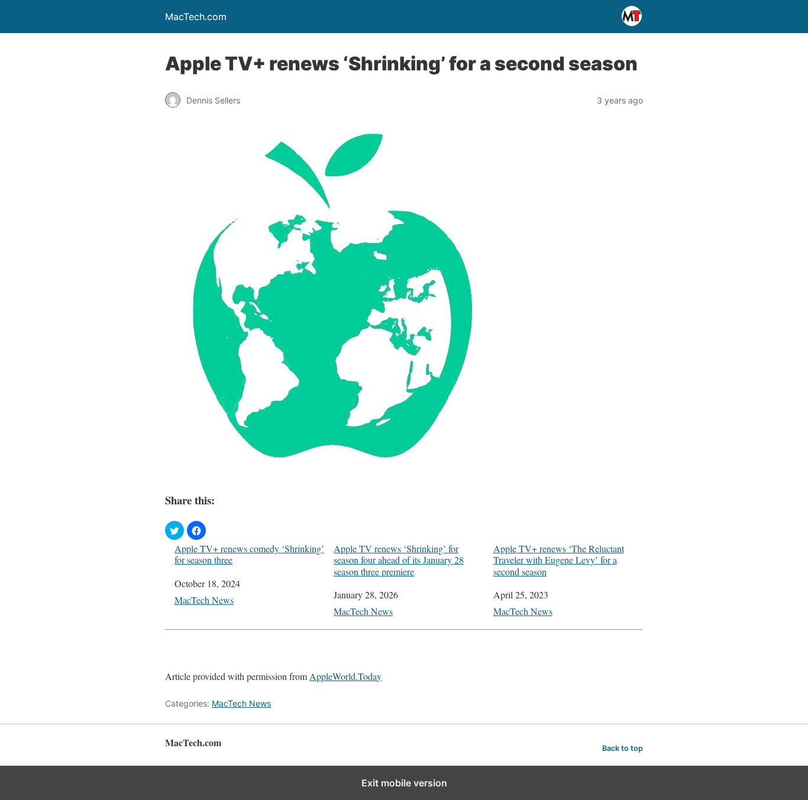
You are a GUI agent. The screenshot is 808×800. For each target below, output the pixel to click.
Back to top (622, 748)
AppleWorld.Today (345, 676)
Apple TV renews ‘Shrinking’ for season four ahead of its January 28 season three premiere (399, 560)
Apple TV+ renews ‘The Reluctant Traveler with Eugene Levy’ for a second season (558, 560)
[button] (174, 530)
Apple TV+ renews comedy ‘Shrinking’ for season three (249, 554)
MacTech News (204, 600)
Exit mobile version (404, 783)
